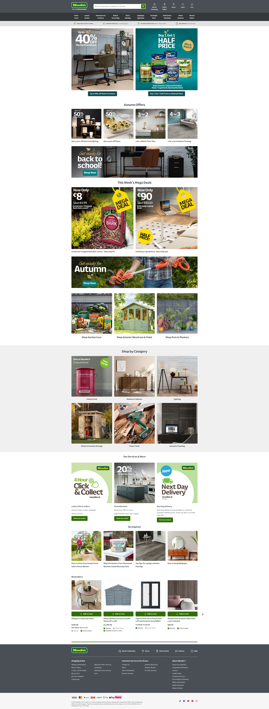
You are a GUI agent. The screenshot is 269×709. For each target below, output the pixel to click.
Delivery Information (78, 665)
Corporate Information (180, 668)
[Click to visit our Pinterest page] (192, 701)
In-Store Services (151, 670)
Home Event (76, 17)
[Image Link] (167, 59)
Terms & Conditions (179, 665)
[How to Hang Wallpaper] (183, 548)
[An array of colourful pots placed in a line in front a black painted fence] (177, 314)
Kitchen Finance (127, 673)
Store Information (128, 670)
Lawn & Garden (86, 17)
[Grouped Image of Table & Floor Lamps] (177, 378)
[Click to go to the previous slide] (66, 614)
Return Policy (76, 668)
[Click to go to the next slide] (203, 614)
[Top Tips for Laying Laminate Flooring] (150, 549)
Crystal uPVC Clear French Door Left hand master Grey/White (149, 620)
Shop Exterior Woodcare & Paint (134, 337)
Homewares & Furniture (100, 17)
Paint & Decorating (115, 17)
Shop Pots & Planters (177, 337)
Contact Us (125, 665)
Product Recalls (150, 668)
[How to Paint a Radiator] (118, 549)
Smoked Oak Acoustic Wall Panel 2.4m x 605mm (181, 620)
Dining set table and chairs (82, 619)
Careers (175, 670)
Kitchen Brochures (151, 665)
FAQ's (124, 668)
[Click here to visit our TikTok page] (180, 701)
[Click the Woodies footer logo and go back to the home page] (79, 651)
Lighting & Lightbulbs (140, 17)
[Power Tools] (134, 425)
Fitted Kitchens (181, 17)
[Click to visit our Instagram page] (197, 701)
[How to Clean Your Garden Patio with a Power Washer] (86, 549)
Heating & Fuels (153, 17)
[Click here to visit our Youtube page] (188, 701)
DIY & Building (128, 17)
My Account (75, 673)
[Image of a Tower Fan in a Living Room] (91, 425)
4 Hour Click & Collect (78, 670)
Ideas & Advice (192, 17)
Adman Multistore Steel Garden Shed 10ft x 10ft (117, 620)
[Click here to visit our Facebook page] (184, 701)
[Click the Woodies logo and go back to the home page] (79, 6)
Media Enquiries (178, 685)
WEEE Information (178, 682)
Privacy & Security (178, 676)
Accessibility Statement (180, 679)
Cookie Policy (176, 673)
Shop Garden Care (92, 337)
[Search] (143, 6)
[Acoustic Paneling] (177, 425)
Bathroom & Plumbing (167, 17)
